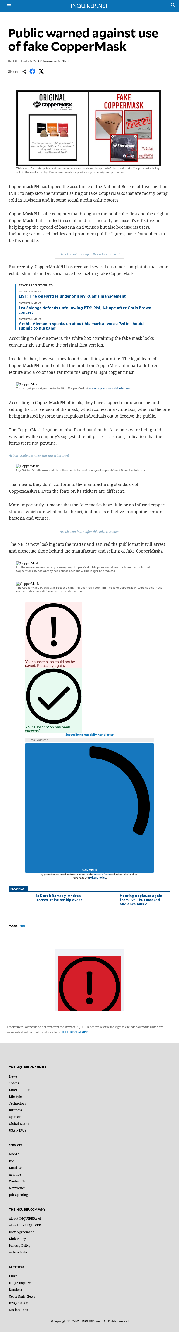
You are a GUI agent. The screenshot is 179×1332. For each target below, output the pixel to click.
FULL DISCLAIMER (75, 1032)
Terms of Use (101, 874)
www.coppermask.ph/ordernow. (110, 388)
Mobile (14, 1154)
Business (15, 1110)
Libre (13, 1276)
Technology (18, 1103)
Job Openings (19, 1194)
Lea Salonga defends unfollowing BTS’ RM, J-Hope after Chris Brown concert (85, 310)
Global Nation (19, 1123)
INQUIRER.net (17, 61)
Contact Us (17, 1181)
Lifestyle (15, 1096)
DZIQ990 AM (18, 1303)
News (13, 1076)
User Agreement (21, 1232)
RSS (12, 1161)
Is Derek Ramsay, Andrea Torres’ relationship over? (59, 897)
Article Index (19, 1252)
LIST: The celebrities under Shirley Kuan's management (72, 296)
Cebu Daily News (22, 1296)
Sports (14, 1083)
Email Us (15, 1167)
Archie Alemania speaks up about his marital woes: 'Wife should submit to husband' (81, 325)
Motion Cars (18, 1310)
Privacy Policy (97, 877)
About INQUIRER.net (25, 1218)
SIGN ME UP (89, 870)
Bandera (15, 1289)
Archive (15, 1174)
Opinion (15, 1117)
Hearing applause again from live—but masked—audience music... (141, 899)
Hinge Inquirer (20, 1283)
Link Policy (17, 1238)
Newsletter (17, 1188)
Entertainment (20, 1090)
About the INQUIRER (25, 1225)
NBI (22, 926)
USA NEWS (17, 1130)
